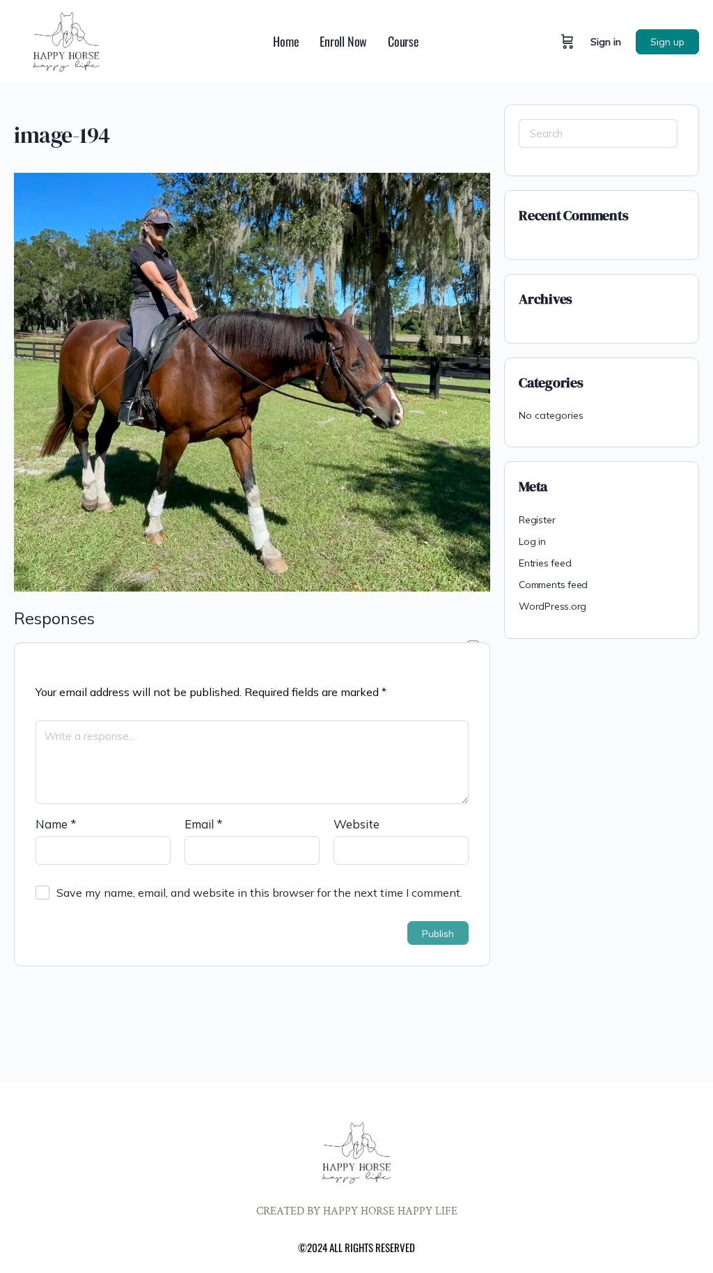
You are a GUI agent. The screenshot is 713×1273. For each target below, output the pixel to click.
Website (356, 824)
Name (56, 824)
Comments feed (553, 584)
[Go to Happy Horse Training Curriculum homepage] (66, 40)
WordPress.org (552, 606)
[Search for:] (598, 133)
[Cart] (567, 42)
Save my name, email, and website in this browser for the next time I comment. (259, 893)
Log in (532, 541)
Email (204, 824)
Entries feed (545, 563)
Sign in (605, 42)
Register (537, 520)
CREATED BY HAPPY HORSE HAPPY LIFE (356, 1211)
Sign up (667, 42)
